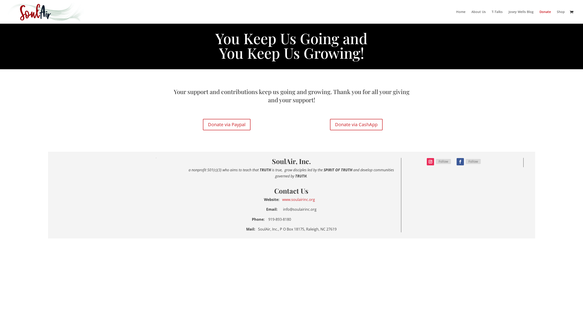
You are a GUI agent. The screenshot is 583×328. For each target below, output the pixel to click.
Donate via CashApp (356, 124)
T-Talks (497, 12)
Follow (443, 161)
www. (286, 199)
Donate (545, 12)
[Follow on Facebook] (460, 161)
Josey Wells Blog (521, 12)
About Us (478, 12)
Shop (561, 12)
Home (460, 12)
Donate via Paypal (226, 124)
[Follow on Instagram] (430, 161)
